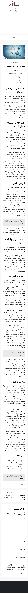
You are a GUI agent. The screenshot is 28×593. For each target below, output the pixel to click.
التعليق (22, 519)
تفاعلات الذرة (19, 82)
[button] (14, 37)
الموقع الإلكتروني (20, 557)
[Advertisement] (14, 23)
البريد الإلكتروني (20, 550)
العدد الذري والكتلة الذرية (16, 79)
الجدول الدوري (18, 81)
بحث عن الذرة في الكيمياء (15, 73)
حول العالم (23, 484)
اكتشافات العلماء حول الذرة (15, 75)
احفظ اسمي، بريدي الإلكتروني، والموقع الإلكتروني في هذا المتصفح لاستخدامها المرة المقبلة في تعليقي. (15, 567)
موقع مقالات (14, 7)
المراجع (20, 84)
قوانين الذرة (19, 77)
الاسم (23, 542)
